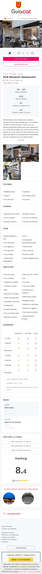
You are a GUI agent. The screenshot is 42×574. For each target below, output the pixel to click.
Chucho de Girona (29, 218)
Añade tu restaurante (21, 560)
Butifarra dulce (28, 214)
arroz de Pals (9, 218)
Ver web (15, 83)
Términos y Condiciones (10, 535)
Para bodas (8, 254)
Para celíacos (27, 250)
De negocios (9, 247)
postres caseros (10, 222)
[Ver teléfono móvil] (14, 53)
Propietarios (21, 548)
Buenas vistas (28, 254)
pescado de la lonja (11, 214)
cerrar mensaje (35, 571)
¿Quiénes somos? (8, 532)
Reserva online (21, 64)
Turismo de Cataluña (9, 529)
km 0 (24, 236)
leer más (22, 571)
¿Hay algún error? (14, 514)
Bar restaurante (28, 196)
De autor (26, 199)
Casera (7, 196)
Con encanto (9, 243)
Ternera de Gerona (30, 222)
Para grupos (9, 250)
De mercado (9, 199)
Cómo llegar (7, 83)
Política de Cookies (8, 537)
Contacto (5, 542)
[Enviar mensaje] (9, 53)
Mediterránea (9, 192)
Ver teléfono (21, 59)
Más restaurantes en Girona (21, 441)
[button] (8, 19)
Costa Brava (27, 247)
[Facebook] (18, 53)
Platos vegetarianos (30, 258)
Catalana (26, 192)
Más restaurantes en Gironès (21, 446)
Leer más (21, 140)
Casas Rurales (7, 526)
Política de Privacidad (9, 539)
